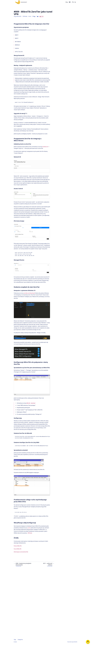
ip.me (29, 527)
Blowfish (75, 641)
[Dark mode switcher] (75, 2)
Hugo (72, 641)
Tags (15, 639)
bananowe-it (24, 2)
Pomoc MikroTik (17, 546)
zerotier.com (45, 146)
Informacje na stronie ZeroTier (21, 552)
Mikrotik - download (31, 403)
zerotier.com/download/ (29, 293)
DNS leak (30, 533)
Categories (20, 639)
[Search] (72, 2)
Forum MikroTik (17, 549)
